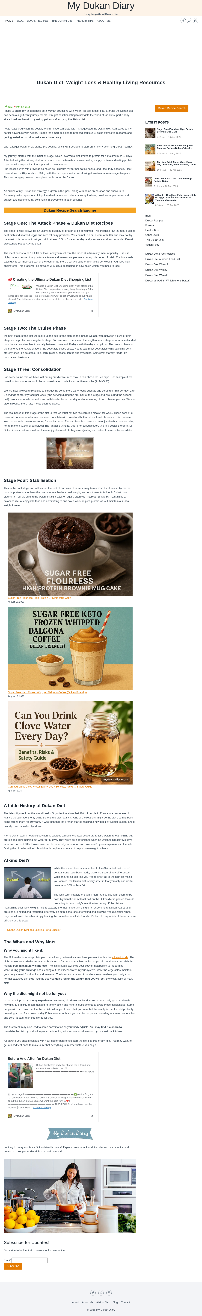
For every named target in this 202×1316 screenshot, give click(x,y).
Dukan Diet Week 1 (156, 264)
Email (8, 1260)
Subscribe (13, 1266)
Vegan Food (152, 244)
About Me (103, 20)
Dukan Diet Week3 (156, 269)
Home (9, 20)
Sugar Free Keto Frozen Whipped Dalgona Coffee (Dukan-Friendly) (47, 692)
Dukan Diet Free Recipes (160, 253)
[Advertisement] (101, 49)
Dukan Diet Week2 (156, 275)
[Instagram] (195, 20)
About (75, 1302)
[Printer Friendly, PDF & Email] (17, 107)
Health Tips (85, 20)
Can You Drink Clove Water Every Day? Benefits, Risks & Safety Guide (50, 786)
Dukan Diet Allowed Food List (162, 259)
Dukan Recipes (37, 20)
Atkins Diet (102, 1302)
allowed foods (120, 957)
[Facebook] (183, 20)
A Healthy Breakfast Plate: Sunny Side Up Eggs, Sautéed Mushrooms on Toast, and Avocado (175, 197)
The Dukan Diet (63, 20)
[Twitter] (189, 20)
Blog (20, 20)
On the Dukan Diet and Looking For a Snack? (33, 929)
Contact (125, 1302)
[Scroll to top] (194, 1311)
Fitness (149, 225)
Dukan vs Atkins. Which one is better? (167, 280)
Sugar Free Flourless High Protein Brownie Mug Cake (39, 597)
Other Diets (152, 234)
